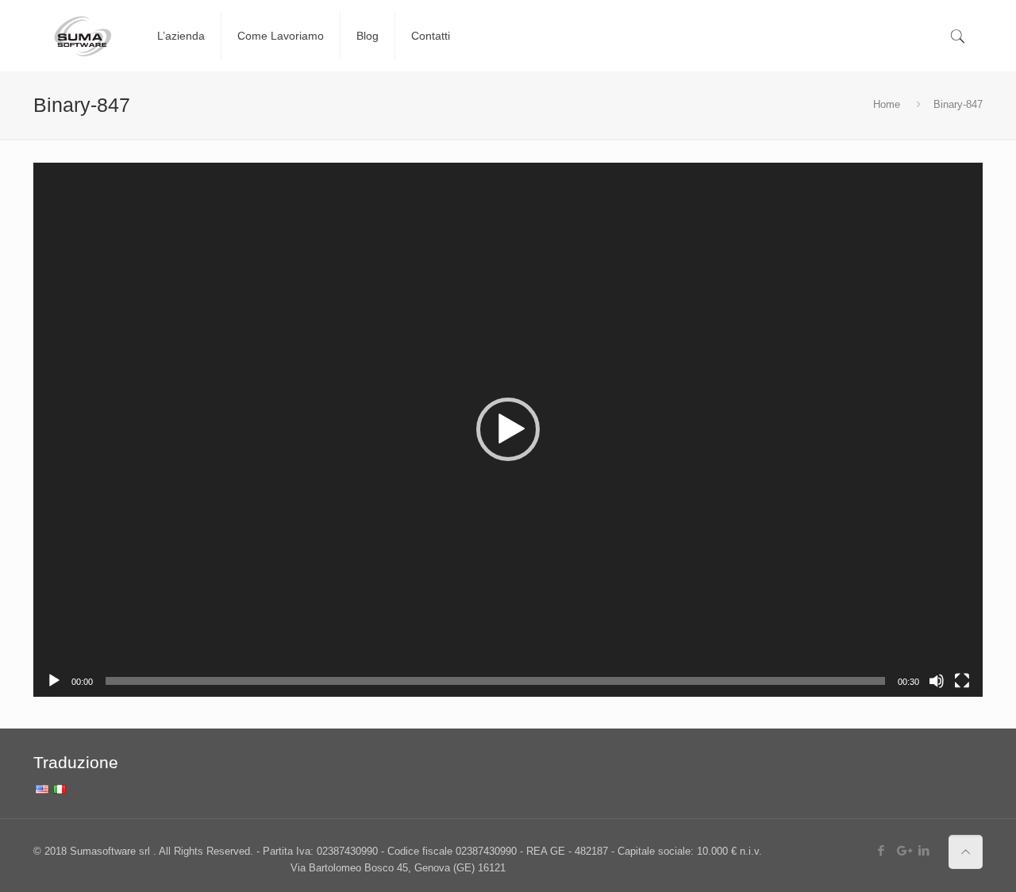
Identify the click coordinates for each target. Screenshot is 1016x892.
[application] (508, 430)
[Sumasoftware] (83, 35)
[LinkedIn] (924, 850)
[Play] (54, 681)
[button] (508, 429)
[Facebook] (881, 850)
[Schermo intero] (962, 681)
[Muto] (937, 681)
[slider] (495, 681)
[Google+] (903, 850)
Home (886, 104)
